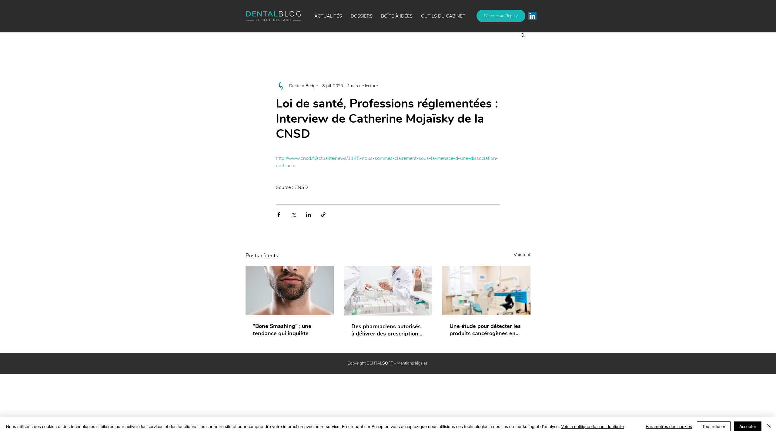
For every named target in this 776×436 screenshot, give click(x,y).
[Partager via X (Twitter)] (293, 214)
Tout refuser (713, 426)
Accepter (747, 426)
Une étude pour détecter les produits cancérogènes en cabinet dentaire (485, 329)
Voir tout (522, 255)
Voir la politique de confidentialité (592, 426)
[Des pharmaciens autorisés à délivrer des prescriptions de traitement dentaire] (388, 290)
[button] (397, 16)
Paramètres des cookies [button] (669, 426)
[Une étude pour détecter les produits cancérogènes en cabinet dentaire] (486, 290)
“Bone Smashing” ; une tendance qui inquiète (282, 329)
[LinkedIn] (532, 16)
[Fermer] (768, 426)
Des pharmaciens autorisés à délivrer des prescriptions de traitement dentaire (386, 330)
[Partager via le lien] (323, 214)
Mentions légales (412, 363)
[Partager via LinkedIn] (308, 214)
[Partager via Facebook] (279, 214)
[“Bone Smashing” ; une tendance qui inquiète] (290, 290)
